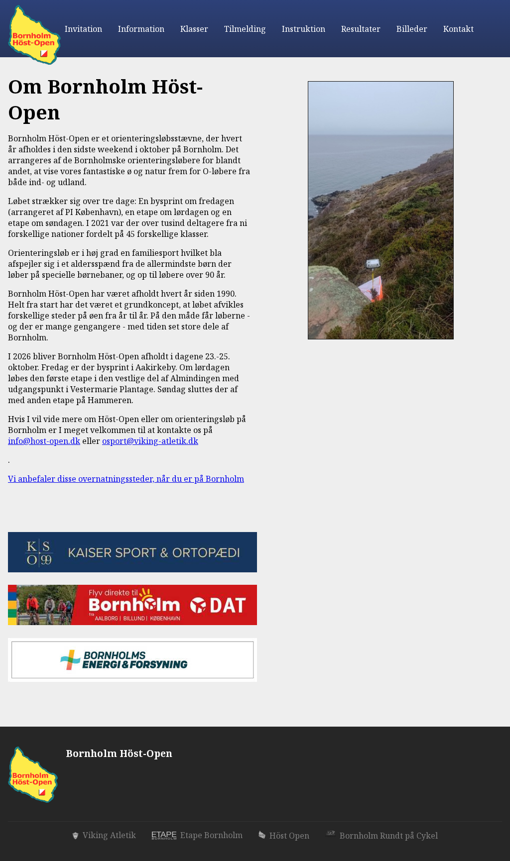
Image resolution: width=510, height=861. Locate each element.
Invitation (83, 28)
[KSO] (132, 568)
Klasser (194, 28)
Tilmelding (245, 28)
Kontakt (458, 28)
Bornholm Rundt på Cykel (389, 835)
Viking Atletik (109, 835)
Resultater (361, 28)
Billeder (411, 28)
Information (141, 28)
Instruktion (303, 28)
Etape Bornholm (211, 835)
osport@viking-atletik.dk (150, 440)
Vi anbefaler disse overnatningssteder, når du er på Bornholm (126, 478)
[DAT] (132, 621)
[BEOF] (132, 678)
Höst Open (289, 835)
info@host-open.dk (44, 440)
